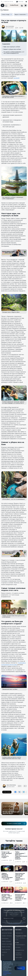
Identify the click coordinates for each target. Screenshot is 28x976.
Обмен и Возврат (6, 941)
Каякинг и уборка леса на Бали (12, 49)
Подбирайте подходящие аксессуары (13, 663)
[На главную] (14, 5)
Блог (3, 955)
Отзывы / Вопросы (7, 935)
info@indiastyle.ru (20, 944)
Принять (19, 968)
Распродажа (5, 938)
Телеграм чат (19, 933)
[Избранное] (21, 5)
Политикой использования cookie (7, 973)
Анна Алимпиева (10, 26)
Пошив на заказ (6, 946)
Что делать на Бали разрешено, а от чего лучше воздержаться (14, 52)
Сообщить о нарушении (18, 953)
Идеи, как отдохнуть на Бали (12, 46)
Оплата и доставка (7, 944)
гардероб (16, 78)
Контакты (17, 947)
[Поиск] (6, 5)
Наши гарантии (6, 949)
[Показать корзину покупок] (25, 5)
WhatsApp (20, 1)
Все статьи (7, 792)
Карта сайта (18, 957)
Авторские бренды (7, 933)
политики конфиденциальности (15, 923)
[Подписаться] (24, 918)
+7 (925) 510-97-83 (8, 1)
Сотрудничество (19, 950)
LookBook (4, 952)
